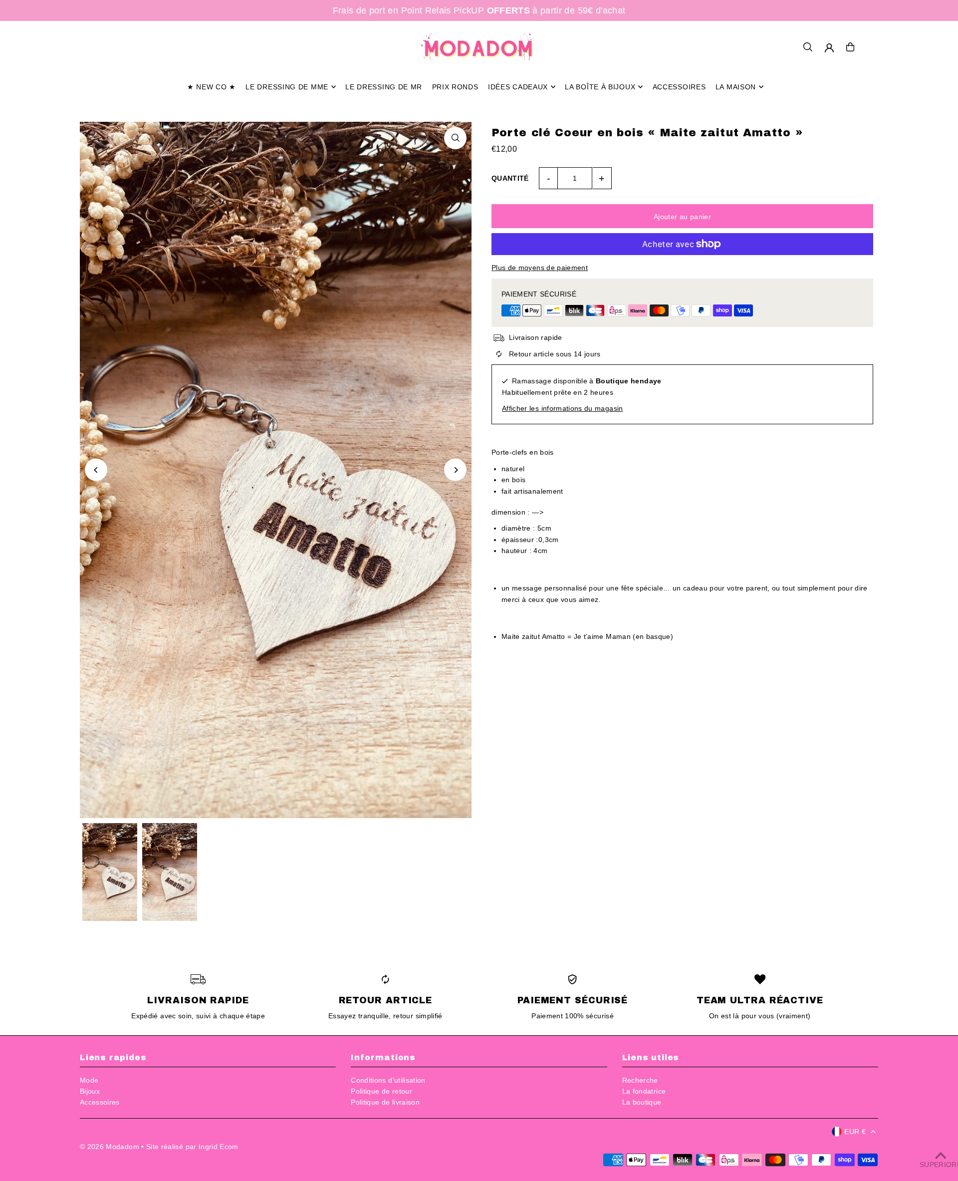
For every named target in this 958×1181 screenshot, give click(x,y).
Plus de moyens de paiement (539, 268)
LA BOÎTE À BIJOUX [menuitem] (600, 87)
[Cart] (850, 46)
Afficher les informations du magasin (562, 408)
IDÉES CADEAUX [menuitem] (518, 87)
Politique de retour (381, 1091)
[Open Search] (807, 46)
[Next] (455, 470)
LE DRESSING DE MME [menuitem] (286, 87)
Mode (89, 1080)
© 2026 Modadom (109, 1147)
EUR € (855, 1132)
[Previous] (96, 470)
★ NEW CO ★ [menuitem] (211, 87)
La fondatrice (644, 1091)
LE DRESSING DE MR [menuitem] (383, 87)
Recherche (640, 1080)
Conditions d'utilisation (388, 1080)
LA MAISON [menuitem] (736, 87)
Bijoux (90, 1091)
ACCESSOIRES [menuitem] (679, 87)
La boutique (642, 1102)
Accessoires (100, 1102)
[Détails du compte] (829, 47)
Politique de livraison (385, 1102)
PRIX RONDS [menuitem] (455, 87)
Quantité (510, 178)
